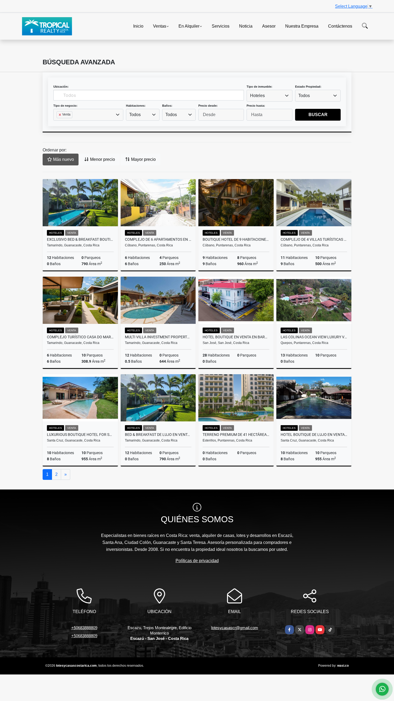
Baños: (167, 105)
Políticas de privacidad (197, 560)
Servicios (220, 26)
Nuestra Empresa (301, 26)
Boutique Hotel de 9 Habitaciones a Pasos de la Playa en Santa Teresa (236, 239)
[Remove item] (60, 115)
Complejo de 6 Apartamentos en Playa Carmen (158, 239)
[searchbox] (58, 123)
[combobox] (269, 96)
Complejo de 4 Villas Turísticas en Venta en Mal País (314, 239)
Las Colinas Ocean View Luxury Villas (314, 337)
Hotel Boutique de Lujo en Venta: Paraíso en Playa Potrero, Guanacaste (314, 434)
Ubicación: (61, 86)
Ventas (159, 26)
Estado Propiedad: (308, 86)
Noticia (245, 26)
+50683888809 (84, 627)
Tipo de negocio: (65, 105)
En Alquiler (189, 26)
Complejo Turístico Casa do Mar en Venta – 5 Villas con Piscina (80, 337)
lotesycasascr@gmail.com (234, 627)
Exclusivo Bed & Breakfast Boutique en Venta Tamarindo (80, 239)
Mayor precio (143, 159)
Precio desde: (208, 105)
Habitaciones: (136, 105)
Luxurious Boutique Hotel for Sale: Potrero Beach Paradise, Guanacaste (80, 434)
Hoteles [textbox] (257, 95)
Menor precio (102, 159)
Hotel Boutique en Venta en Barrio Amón (236, 337)
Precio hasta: (256, 105)
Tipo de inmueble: (259, 86)
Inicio (138, 26)
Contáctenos (340, 26)
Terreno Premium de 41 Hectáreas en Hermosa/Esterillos (236, 434)
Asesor (269, 26)
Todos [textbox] (304, 95)
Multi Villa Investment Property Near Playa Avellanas (158, 337)
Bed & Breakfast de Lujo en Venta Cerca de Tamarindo (158, 434)
